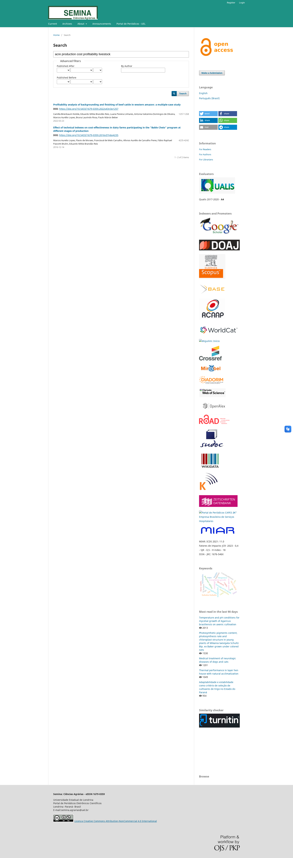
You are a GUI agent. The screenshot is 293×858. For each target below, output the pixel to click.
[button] (208, 113)
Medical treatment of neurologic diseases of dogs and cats (217, 660)
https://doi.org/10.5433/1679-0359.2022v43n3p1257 (88, 108)
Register (231, 2)
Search (183, 93)
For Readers (205, 149)
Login (242, 2)
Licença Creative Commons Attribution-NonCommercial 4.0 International (115, 821)
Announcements (101, 23)
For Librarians (206, 159)
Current (52, 23)
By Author (126, 66)
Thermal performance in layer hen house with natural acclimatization (218, 672)
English (203, 93)
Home (56, 35)
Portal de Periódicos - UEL (130, 23)
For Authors (205, 154)
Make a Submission (211, 72)
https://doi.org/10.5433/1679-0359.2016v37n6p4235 (88, 135)
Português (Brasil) (209, 98)
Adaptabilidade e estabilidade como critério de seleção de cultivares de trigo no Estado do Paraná (217, 687)
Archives (67, 23)
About (81, 23)
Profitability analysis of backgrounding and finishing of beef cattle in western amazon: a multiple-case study (117, 104)
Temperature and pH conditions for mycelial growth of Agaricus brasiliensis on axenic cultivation (219, 621)
